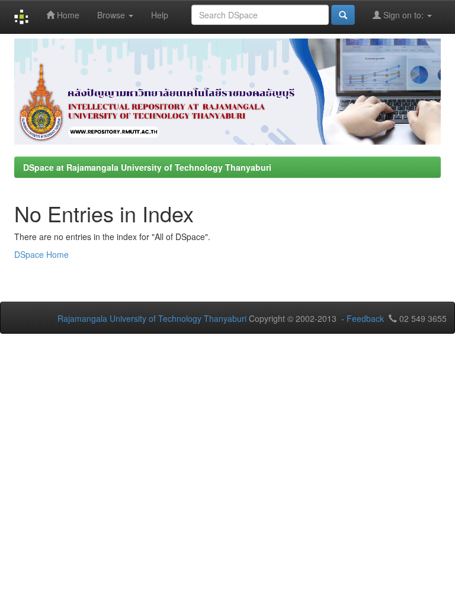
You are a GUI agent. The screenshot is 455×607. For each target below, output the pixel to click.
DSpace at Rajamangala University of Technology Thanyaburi (147, 167)
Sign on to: (403, 15)
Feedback (365, 318)
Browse (112, 15)
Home (67, 15)
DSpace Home (41, 254)
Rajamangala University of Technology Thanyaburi (151, 318)
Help (159, 15)
